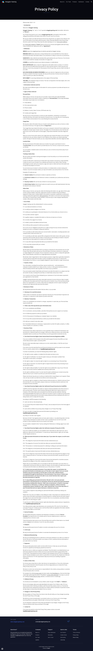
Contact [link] (87, 1)
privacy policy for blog (35, 576)
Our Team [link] (68, 1)
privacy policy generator (53, 575)
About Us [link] (62, 1)
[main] (46, 9)
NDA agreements (44, 195)
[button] (91, 1)
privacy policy (38, 573)
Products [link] (75, 1)
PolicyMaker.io (55, 573)
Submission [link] (81, 1)
